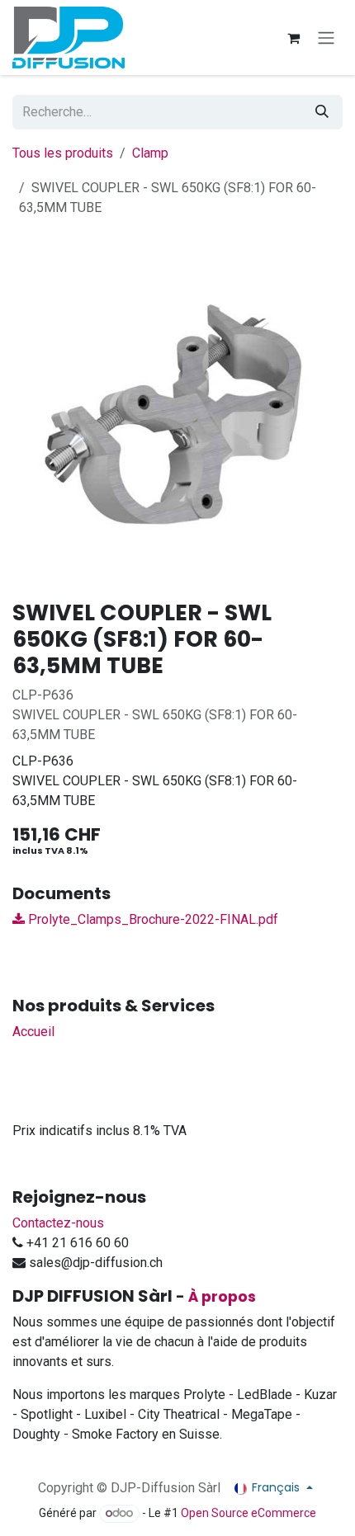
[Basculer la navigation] (326, 37)
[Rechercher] (322, 112)
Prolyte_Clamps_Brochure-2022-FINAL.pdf (151, 919)
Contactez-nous (58, 1223)
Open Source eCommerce (248, 1513)
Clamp (150, 153)
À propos (222, 1297)
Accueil (33, 1031)
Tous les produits (62, 153)
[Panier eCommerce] (293, 37)
